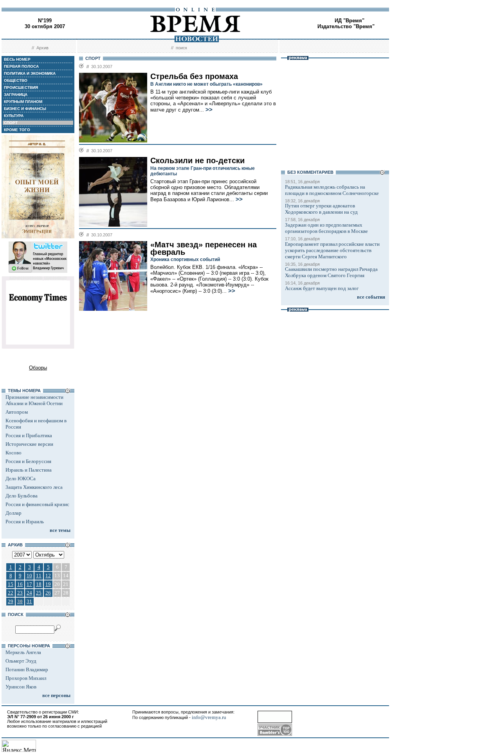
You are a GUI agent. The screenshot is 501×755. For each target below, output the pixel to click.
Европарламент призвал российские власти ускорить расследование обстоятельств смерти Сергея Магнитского (332, 250)
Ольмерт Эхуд (20, 661)
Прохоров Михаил (25, 678)
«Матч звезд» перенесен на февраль (203, 248)
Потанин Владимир (26, 669)
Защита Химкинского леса (34, 487)
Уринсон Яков (20, 687)
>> (209, 109)
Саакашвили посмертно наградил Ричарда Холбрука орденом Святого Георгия (331, 272)
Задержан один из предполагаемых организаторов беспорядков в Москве (326, 228)
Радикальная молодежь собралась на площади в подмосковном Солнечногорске (332, 190)
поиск (181, 47)
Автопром (16, 412)
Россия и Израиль (24, 521)
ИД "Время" (349, 20)
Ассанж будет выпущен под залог (322, 288)
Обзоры (38, 368)
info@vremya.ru (209, 717)
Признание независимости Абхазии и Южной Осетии (34, 400)
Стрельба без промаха (194, 76)
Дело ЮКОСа (20, 478)
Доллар (13, 513)
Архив (42, 47)
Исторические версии (29, 444)
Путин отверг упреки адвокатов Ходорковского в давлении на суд (321, 209)
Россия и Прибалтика (28, 435)
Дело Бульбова (21, 496)
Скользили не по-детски (197, 160)
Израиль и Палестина (28, 470)
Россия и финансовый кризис (37, 504)
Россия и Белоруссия (28, 461)
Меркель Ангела (23, 652)
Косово (13, 453)
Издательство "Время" (346, 26)
